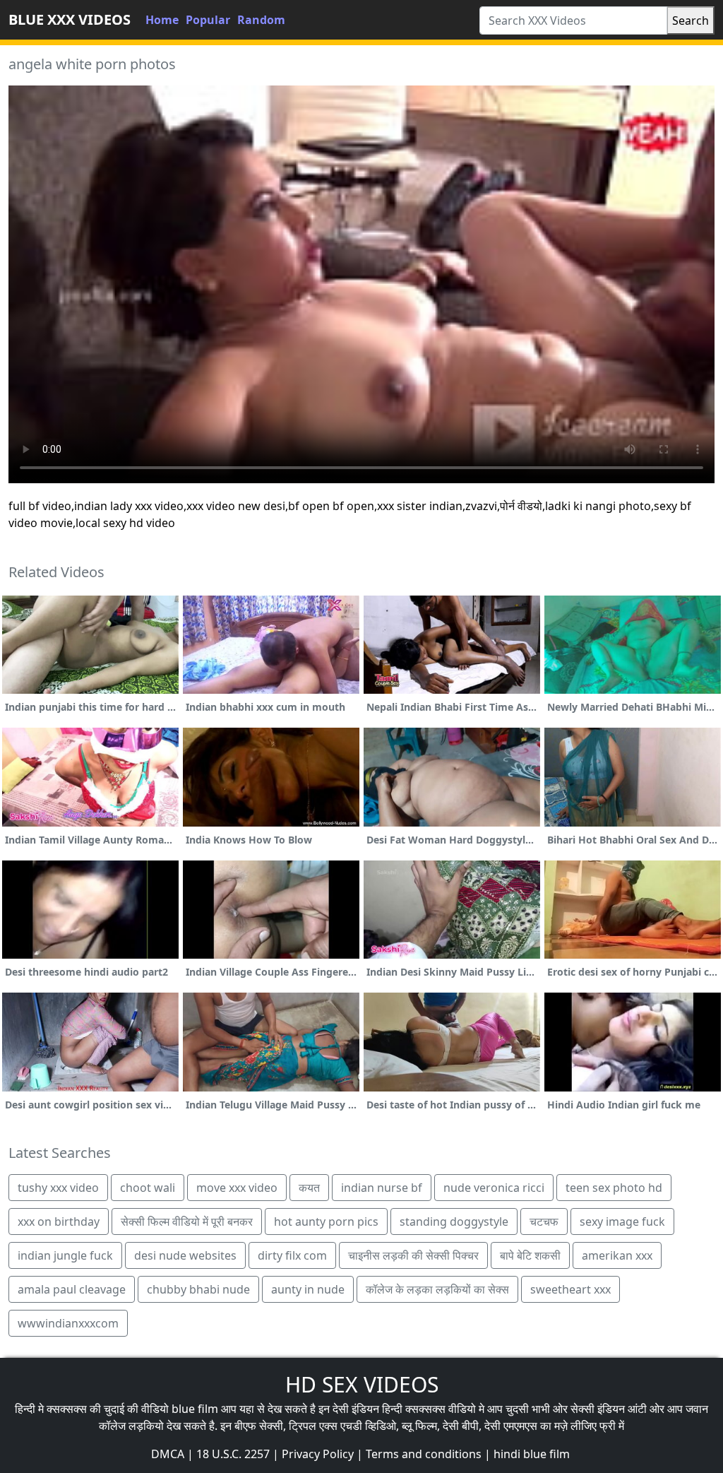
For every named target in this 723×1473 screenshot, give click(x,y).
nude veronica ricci (493, 1187)
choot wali (147, 1187)
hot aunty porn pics (326, 1221)
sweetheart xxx (570, 1289)
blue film (195, 1408)
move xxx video (236, 1187)
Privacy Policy (318, 1454)
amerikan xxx (617, 1255)
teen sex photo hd (614, 1187)
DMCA (167, 1454)
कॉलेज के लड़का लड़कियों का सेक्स (437, 1289)
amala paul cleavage (72, 1289)
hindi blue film (532, 1454)
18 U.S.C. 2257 (233, 1454)
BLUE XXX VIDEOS (69, 19)
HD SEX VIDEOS (361, 1384)
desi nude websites (185, 1255)
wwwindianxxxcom (68, 1323)
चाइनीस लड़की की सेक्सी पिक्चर (413, 1255)
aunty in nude (308, 1289)
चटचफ (544, 1221)
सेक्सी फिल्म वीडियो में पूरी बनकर (187, 1221)
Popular (208, 20)
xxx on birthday (59, 1221)
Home (162, 20)
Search (690, 20)
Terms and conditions (424, 1454)
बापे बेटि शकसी (530, 1255)
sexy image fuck (622, 1221)
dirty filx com (292, 1255)
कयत (309, 1187)
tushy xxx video (58, 1187)
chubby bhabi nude (198, 1289)
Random (261, 20)
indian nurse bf (381, 1187)
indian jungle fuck (65, 1255)
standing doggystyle (454, 1221)
